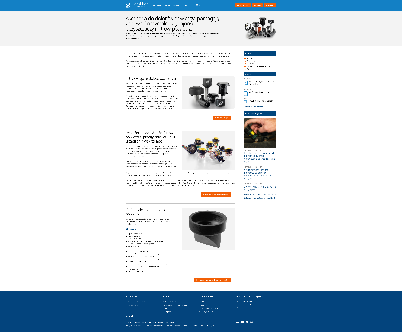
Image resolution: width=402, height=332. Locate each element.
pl (200, 5)
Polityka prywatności (134, 326)
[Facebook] (247, 324)
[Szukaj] (191, 5)
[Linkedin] (238, 324)
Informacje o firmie (170, 302)
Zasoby (176, 5)
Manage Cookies (213, 326)
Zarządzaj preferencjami (194, 326)
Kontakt (130, 316)
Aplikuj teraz (167, 312)
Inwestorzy (204, 302)
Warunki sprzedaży (173, 326)
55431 (238, 308)
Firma (184, 5)
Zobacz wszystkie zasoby (254, 107)
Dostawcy (203, 305)
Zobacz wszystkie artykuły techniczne (259, 194)
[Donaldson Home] (139, 5)
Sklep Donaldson (132, 305)
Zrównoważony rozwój (208, 308)
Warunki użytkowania (154, 326)
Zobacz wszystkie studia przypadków (258, 198)
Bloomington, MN (243, 305)
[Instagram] (252, 324)
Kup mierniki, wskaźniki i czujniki (216, 195)
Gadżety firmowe (206, 312)
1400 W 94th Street (244, 301)
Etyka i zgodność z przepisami (174, 305)
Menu (154, 2)
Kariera (165, 308)
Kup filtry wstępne (222, 118)
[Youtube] (242, 324)
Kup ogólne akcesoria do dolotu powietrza (212, 280)
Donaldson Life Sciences (136, 302)
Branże (167, 5)
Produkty (157, 5)
